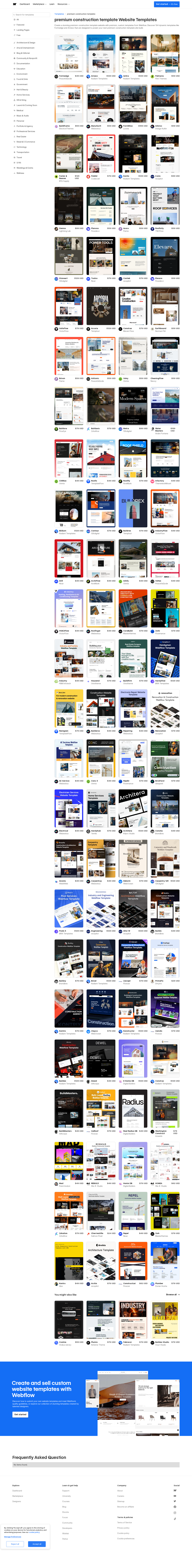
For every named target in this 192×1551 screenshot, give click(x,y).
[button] (39, 4)
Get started (167, 4)
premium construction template (81, 14)
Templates (59, 14)
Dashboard (25, 4)
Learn (52, 4)
